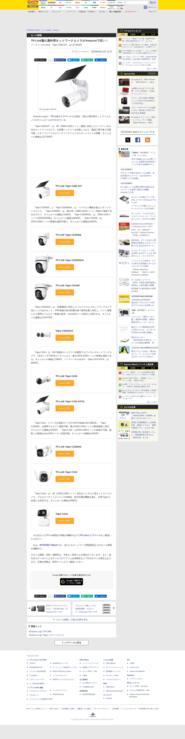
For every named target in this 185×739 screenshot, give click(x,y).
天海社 (132, 663)
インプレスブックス (60, 690)
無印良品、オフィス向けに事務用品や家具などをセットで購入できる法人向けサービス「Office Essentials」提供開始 (143, 245)
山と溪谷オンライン (89, 683)
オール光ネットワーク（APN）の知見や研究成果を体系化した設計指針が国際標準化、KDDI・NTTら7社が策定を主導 (143, 285)
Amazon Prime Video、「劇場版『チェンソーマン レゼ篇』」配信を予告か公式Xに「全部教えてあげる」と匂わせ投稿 (139, 380)
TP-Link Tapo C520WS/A (70, 260)
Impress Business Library (62, 671)
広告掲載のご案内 (67, 709)
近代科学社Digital (88, 694)
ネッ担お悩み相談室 (37, 683)
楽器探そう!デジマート (90, 667)
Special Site (129, 74)
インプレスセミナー (60, 675)
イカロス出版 (108, 660)
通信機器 (31, 12)
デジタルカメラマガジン (38, 691)
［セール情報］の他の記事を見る (71, 619)
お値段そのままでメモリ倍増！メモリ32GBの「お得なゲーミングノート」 (143, 91)
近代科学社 (84, 691)
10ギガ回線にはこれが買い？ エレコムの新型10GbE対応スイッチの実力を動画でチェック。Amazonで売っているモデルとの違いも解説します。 (144, 164)
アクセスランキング (132, 31)
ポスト (42, 60)
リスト (50, 60)
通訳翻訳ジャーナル (113, 671)
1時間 (123, 34)
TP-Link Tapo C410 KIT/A (70, 401)
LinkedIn (102, 60)
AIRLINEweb (111, 663)
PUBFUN (130, 675)
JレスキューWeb (112, 675)
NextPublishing (58, 694)
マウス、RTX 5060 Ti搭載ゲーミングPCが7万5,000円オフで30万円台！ (143, 100)
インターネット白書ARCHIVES (41, 699)
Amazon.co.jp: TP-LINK (40, 631)
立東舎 (84, 675)
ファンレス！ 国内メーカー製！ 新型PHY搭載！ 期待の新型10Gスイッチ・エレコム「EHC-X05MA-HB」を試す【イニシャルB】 (138, 41)
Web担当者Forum (36, 667)
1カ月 (153, 34)
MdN (105, 683)
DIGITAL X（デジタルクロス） (64, 679)
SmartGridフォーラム (60, 663)
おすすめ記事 (129, 407)
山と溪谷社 (84, 679)
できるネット (34, 695)
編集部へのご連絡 (83, 709)
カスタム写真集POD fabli (139, 690)
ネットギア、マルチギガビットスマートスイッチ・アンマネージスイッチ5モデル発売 (143, 216)
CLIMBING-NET (88, 687)
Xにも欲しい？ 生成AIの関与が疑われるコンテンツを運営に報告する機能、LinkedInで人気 (137, 189)
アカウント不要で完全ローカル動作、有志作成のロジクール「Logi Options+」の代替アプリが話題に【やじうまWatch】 (139, 47)
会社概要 (115, 709)
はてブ (75, 60)
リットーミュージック (90, 663)
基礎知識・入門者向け (87, 12)
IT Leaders (33, 675)
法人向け (102, 12)
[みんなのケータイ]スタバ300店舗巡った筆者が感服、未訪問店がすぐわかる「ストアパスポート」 (139, 392)
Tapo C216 (62, 514)
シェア (62, 60)
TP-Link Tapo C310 (66, 472)
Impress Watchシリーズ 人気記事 (138, 364)
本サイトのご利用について (36, 709)
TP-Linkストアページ (61, 116)
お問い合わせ (54, 709)
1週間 (143, 34)
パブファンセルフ (136, 679)
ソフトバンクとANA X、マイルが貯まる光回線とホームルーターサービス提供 (143, 263)
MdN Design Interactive (114, 691)
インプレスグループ (129, 709)
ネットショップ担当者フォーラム (65, 667)
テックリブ (107, 695)
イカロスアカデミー (113, 679)
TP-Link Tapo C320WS (68, 446)
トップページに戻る (71, 642)
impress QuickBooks (137, 671)
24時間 (132, 34)
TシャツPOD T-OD (89, 671)
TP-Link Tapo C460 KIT (69, 186)
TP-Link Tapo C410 (66, 376)
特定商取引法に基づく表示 (149, 709)
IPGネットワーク (133, 683)
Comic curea (134, 667)
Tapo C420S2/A (64, 330)
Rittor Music (84, 660)
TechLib (109, 698)
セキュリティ (57, 12)
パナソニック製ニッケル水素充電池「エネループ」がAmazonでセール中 (86, 609)
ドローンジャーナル (37, 679)
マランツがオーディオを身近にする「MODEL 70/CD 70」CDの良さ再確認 (143, 110)
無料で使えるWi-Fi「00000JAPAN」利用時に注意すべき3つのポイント (143, 415)
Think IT (32, 663)
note (88, 60)
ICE (128, 660)
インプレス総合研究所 (38, 671)
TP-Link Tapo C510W (68, 285)
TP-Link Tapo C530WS (68, 235)
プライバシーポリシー (101, 709)
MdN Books (110, 687)
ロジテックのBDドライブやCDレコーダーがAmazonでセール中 (143, 200)
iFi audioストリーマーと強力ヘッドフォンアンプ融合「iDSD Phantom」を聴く (143, 120)
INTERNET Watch (49, 545)
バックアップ (70, 12)
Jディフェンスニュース (114, 667)
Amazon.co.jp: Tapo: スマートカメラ (46, 635)
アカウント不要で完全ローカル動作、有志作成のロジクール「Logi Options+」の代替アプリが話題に (137, 175)
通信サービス (43, 12)
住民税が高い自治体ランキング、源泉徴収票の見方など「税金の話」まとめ (143, 435)
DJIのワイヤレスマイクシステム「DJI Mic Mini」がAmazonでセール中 (57, 609)
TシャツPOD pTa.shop (138, 686)
